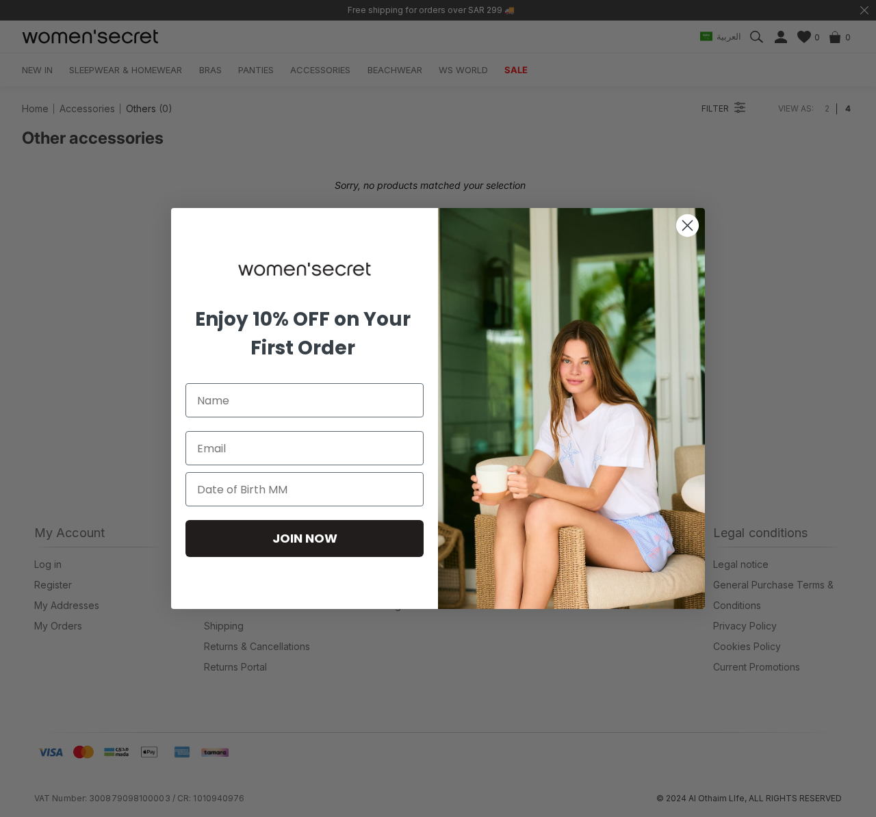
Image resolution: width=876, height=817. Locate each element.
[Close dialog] (687, 225)
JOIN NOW (304, 538)
